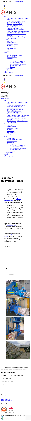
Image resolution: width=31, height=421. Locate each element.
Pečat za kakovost (11, 42)
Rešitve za (6, 16)
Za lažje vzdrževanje (15, 65)
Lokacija (9, 49)
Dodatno (12, 67)
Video (5, 71)
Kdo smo (6, 39)
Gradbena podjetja (11, 38)
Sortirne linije (10, 58)
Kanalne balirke (11, 54)
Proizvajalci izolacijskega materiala (15, 29)
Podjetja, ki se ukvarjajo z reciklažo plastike (18, 31)
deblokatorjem (11, 225)
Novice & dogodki (8, 72)
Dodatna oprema (11, 59)
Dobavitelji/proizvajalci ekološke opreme (17, 37)
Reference (9, 45)
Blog (8, 51)
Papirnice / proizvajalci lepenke (15, 25)
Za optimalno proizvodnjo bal (17, 61)
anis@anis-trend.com (20, 1)
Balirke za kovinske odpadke (14, 55)
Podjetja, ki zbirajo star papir (14, 26)
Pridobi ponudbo (5, 98)
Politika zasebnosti (5, 399)
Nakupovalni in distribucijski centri (16, 21)
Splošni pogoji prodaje (12, 44)
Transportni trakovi (12, 57)
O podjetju (9, 41)
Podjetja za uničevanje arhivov (14, 28)
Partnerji (6, 69)
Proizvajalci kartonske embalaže (15, 22)
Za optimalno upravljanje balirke (18, 64)
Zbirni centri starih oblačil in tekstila (16, 32)
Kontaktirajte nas (11, 48)
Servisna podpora (8, 68)
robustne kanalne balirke (12, 199)
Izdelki (5, 52)
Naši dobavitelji (11, 47)
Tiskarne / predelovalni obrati (14, 24)
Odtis (2, 397)
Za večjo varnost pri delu (16, 62)
